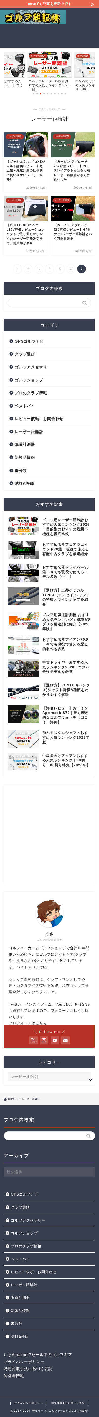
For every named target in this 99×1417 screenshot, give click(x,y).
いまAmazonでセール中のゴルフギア (38, 1354)
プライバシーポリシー (24, 1362)
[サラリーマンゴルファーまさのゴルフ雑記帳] (33, 22)
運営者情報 (14, 1376)
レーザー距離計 (29, 431)
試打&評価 (24, 483)
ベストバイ (25, 406)
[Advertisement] (82, 27)
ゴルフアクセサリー (33, 367)
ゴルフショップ (29, 380)
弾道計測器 (25, 444)
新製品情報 (25, 457)
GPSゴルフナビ (29, 341)
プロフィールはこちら (28, 1023)
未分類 (21, 470)
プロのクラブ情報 (31, 393)
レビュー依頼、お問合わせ (39, 418)
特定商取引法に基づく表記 (28, 1368)
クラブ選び (25, 354)
